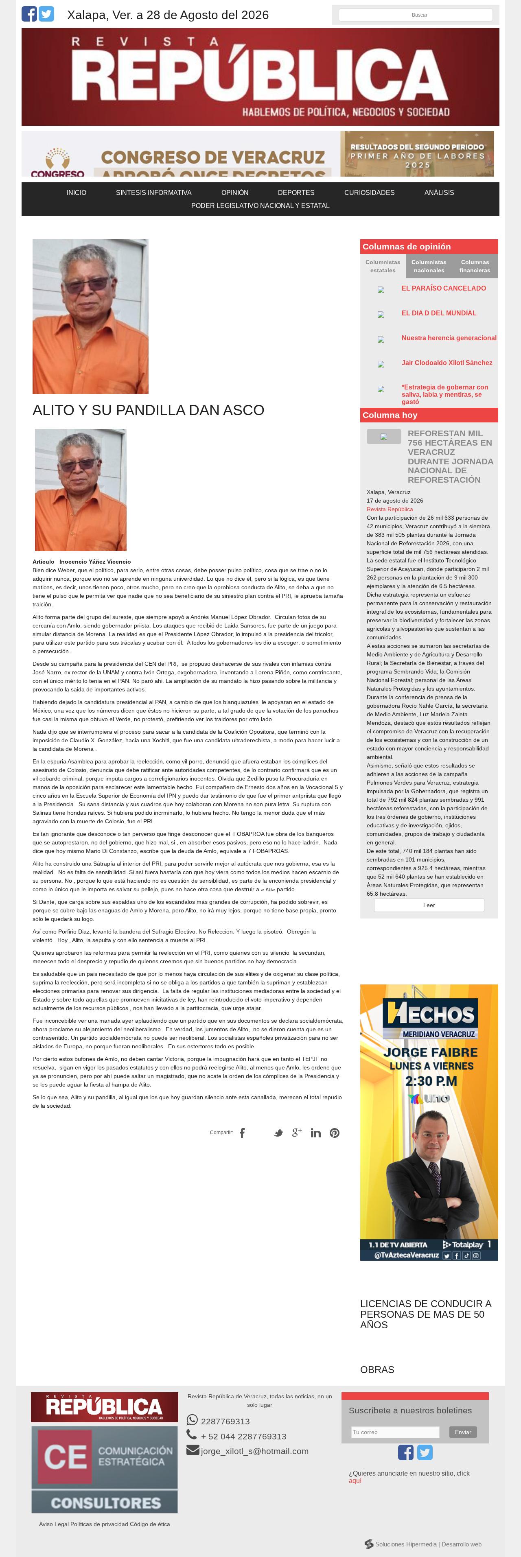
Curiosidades (369, 192)
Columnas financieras (475, 266)
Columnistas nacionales (429, 266)
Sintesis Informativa (154, 192)
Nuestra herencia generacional (449, 338)
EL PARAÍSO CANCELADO (444, 288)
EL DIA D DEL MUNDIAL (439, 313)
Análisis (439, 192)
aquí (355, 1480)
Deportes (296, 192)
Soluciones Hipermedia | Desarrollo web (428, 1544)
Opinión (235, 192)
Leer (429, 905)
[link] (390, 509)
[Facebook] (29, 18)
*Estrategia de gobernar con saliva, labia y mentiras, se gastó (445, 394)
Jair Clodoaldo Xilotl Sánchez (447, 362)
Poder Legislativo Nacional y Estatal (260, 205)
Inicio (76, 192)
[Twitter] (46, 18)
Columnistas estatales (383, 266)
